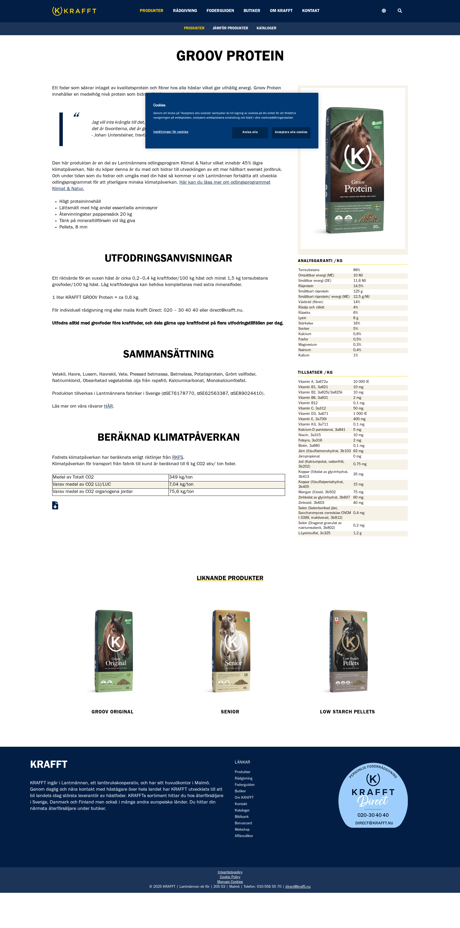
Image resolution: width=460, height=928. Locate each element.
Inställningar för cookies (170, 132)
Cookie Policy (230, 877)
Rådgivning (185, 11)
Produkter (151, 11)
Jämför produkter (230, 29)
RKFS (177, 458)
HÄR (108, 406)
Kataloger (266, 29)
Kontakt (310, 11)
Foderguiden (220, 11)
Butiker (252, 11)
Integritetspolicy (230, 873)
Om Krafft (281, 11)
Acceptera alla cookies (291, 132)
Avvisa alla (250, 132)
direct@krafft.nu (298, 887)
